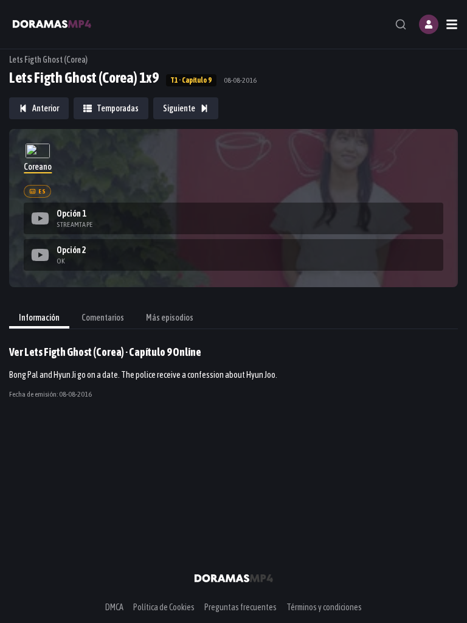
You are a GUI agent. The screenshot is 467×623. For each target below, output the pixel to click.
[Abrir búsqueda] (401, 24)
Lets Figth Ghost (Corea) (48, 59)
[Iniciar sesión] (428, 24)
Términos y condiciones (324, 607)
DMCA (114, 607)
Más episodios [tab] (169, 317)
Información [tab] (39, 317)
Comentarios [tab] (102, 317)
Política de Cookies (164, 607)
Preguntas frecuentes (240, 607)
